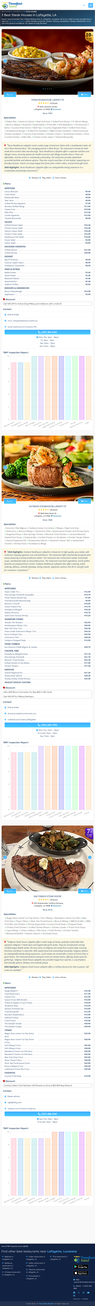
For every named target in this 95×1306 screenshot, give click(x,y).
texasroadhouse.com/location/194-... (23, 327)
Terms (85, 1299)
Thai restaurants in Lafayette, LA (58, 1257)
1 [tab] (43, 495)
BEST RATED (6, 12)
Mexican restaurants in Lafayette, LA (35, 1270)
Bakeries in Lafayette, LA (7, 1257)
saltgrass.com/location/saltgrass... (22, 1108)
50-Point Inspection (17, 21)
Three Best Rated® (46, 1304)
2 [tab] (45, 495)
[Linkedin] (74, 1295)
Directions (56, 109)
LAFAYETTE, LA (18, 12)
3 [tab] (47, 495)
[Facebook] (74, 1292)
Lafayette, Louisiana (62, 1251)
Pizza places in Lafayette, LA (33, 1277)
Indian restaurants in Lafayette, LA (35, 1257)
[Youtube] (88, 1292)
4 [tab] (49, 495)
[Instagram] (83, 1292)
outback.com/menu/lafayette (22, 719)
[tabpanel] (47, 62)
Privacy (77, 1299)
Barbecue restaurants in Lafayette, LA (7, 1265)
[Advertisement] (47, 1226)
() (54, 103)
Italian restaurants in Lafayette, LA (35, 1264)
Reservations (13, 1096)
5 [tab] (51, 495)
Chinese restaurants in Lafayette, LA (11, 1273)
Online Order (13, 314)
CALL (11, 95)
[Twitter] (79, 1292)
